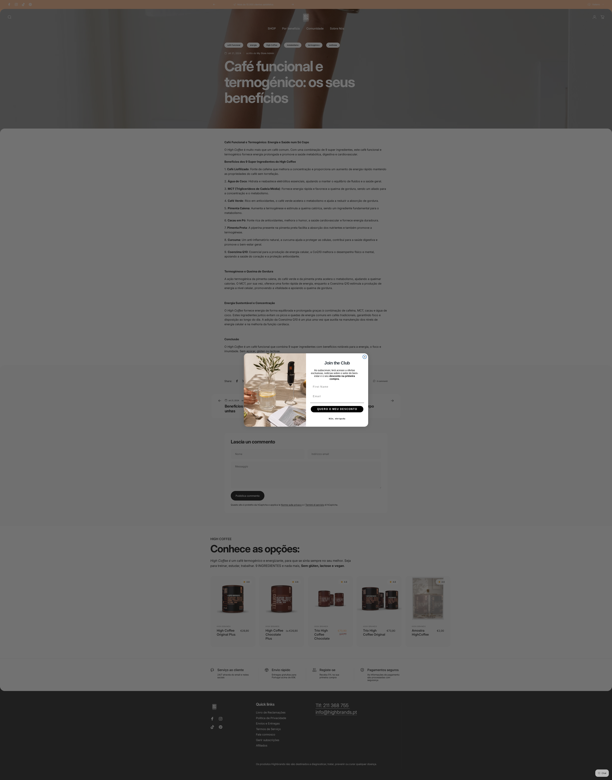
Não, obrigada (337, 419)
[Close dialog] (365, 357)
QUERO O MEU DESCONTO (337, 409)
